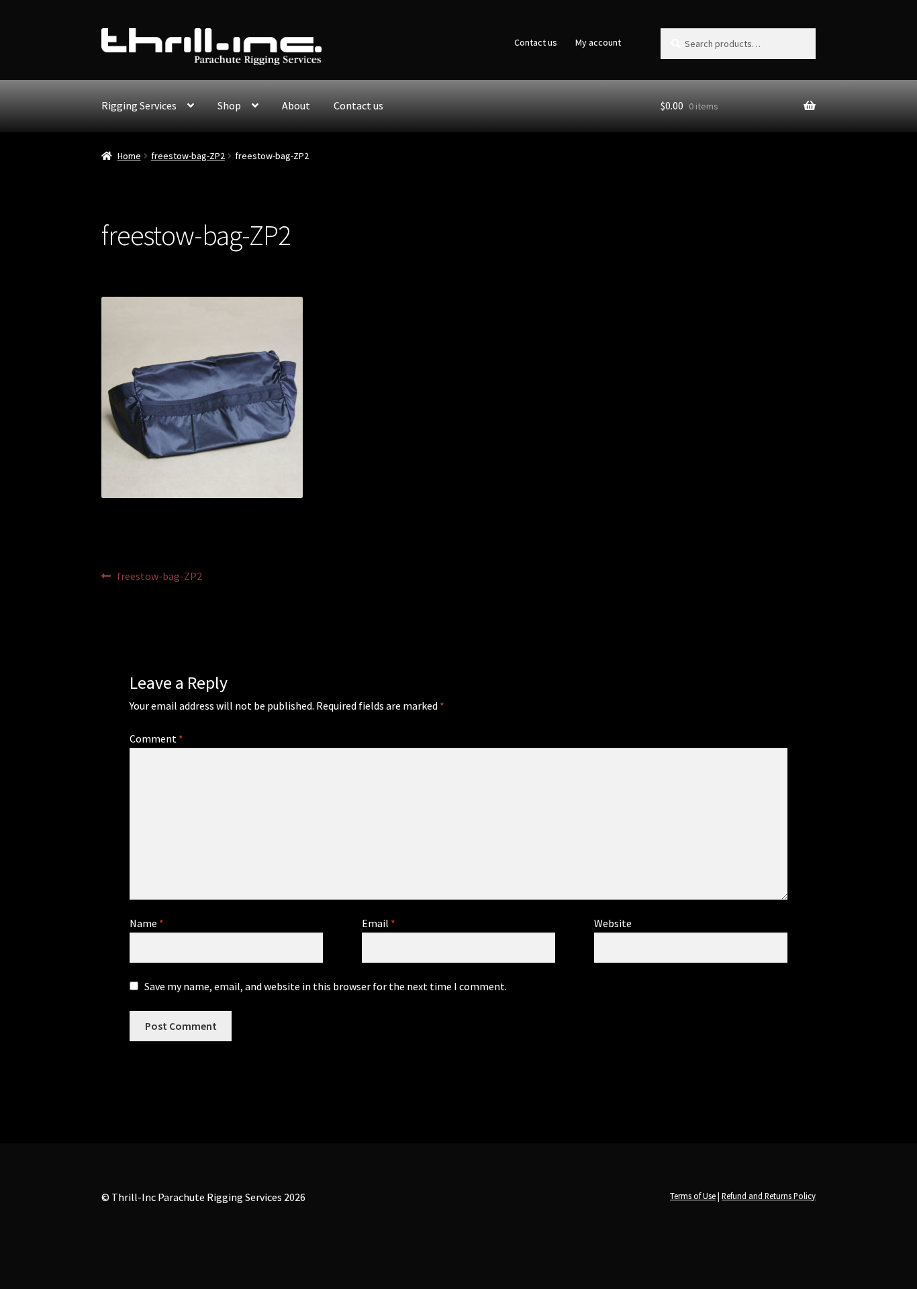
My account (598, 42)
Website (613, 923)
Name (147, 923)
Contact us (535, 42)
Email (378, 923)
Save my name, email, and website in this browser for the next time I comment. (325, 986)
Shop (229, 105)
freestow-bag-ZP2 (188, 156)
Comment (156, 738)
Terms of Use (693, 1195)
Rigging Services (139, 105)
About (296, 105)
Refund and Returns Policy (769, 1195)
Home (129, 156)
